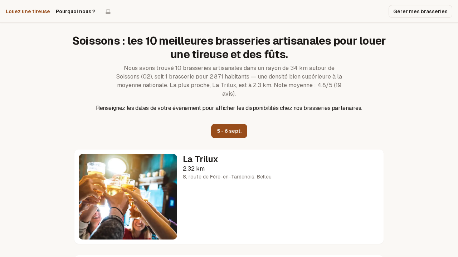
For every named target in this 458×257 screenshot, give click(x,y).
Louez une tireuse (28, 11)
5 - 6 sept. (229, 131)
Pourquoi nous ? (75, 11)
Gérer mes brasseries (420, 11)
